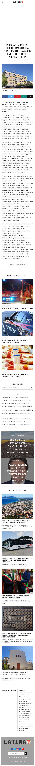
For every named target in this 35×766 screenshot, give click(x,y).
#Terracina (26, 424)
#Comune (18, 400)
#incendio (4, 410)
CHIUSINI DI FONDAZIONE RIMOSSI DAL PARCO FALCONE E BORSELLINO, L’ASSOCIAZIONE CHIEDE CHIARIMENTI (16, 635)
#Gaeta (29, 406)
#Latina (28, 410)
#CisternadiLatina (9, 400)
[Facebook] (5, 96)
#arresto (18, 397)
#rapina (20, 418)
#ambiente (5, 397)
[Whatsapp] (24, 96)
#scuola (4, 424)
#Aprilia (12, 264)
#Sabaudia (11, 421)
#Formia (11, 406)
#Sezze (15, 424)
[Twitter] (11, 96)
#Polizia (9, 416)
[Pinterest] (17, 96)
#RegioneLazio (27, 418)
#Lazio (8, 413)
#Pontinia (14, 416)
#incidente (10, 410)
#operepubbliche (21, 264)
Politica (29, 60)
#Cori (3, 403)
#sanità (26, 421)
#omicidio (4, 416)
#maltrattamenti (23, 413)
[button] (31, 388)
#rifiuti (4, 421)
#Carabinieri (25, 397)
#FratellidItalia (18, 406)
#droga (21, 403)
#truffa (11, 427)
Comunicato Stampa (11, 60)
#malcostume (15, 413)
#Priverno (19, 416)
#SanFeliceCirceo (19, 421)
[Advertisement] (17, 23)
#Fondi (4, 406)
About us (22, 761)
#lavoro (3, 413)
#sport (20, 424)
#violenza (16, 427)
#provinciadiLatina (10, 418)
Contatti (16, 761)
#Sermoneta (10, 424)
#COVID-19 (9, 403)
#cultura (15, 403)
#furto (25, 406)
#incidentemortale (19, 410)
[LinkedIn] (20, 749)
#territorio (5, 427)
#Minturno (30, 413)
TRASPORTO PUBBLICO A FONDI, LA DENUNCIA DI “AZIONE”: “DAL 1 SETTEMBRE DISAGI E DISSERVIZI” (17, 560)
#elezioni (27, 403)
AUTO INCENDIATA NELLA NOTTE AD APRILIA (17, 308)
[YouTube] (23, 749)
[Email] (30, 96)
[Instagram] (17, 749)
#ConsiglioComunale (26, 400)
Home (11, 761)
